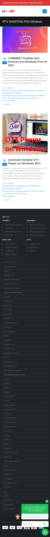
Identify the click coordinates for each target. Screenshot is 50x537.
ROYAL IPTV (7, 440)
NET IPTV (7, 401)
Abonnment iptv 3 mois (37, 235)
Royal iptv (7, 435)
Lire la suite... (7, 104)
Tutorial (32, 251)
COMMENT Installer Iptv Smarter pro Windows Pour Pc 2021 (27, 61)
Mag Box (7, 388)
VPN (5, 492)
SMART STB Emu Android (12, 461)
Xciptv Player (8, 500)
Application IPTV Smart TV (13, 225)
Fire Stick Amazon (9, 331)
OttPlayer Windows (15, 188)
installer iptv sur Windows (13, 191)
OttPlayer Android (10, 409)
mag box (7, 392)
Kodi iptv (7, 379)
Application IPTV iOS (10, 284)
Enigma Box (8, 327)
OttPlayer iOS (8, 414)
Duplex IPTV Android (10, 323)
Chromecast (8, 310)
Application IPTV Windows (36, 90)
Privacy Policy (9, 251)
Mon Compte (34, 247)
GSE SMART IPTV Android (12, 353)
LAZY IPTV (7, 383)
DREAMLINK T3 (9, 318)
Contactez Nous (35, 244)
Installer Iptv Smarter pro (12, 96)
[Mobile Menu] (45, 11)
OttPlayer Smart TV (10, 418)
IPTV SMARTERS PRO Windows (12, 93)
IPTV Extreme (8, 362)
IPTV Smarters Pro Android (13, 370)
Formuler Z (7, 340)
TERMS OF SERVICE (11, 254)
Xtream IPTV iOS (9, 509)
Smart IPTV (7, 448)
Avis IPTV (7, 297)
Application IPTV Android (13, 232)
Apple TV (7, 271)
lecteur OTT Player (21, 194)
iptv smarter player (14, 98)
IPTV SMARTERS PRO (10, 366)
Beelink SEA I (8, 301)
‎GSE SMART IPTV (9, 349)
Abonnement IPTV (10, 90)
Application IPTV (22, 90)
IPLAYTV (6, 357)
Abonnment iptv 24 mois (38, 228)
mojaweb (10, 88)
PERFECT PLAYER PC (10, 427)
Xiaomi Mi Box (8, 505)
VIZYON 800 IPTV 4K (10, 483)
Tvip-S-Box (7, 474)
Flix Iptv (6, 336)
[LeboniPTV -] (8, 11)
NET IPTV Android (9, 405)
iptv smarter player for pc (29, 98)
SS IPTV (6, 466)
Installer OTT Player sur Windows (33, 191)
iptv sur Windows (8, 194)
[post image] (25, 40)
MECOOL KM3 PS (9, 396)
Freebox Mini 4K (9, 344)
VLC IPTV (7, 487)
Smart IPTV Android (10, 453)
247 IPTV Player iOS (10, 262)
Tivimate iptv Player (10, 470)
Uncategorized (8, 479)
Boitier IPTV (9, 235)
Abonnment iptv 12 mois (38, 225)
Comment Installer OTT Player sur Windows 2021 (24, 161)
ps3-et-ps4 (7, 431)
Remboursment (10, 244)
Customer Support (11, 247)
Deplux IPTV (9, 228)
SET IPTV (6, 444)
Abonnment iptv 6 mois (37, 232)
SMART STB (7, 457)
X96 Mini (6, 496)
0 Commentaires (9, 101)
